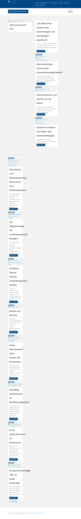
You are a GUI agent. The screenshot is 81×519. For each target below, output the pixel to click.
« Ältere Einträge (13, 501)
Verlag (61, 2)
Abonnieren (53, 2)
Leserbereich (43, 2)
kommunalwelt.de (39, 5)
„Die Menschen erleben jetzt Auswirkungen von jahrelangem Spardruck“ (46, 31)
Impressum (31, 513)
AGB (44, 513)
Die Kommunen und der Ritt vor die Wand (47, 99)
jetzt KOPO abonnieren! (18, 11)
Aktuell (37, 2)
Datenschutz (38, 513)
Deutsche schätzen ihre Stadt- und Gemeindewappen (46, 131)
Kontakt (66, 2)
